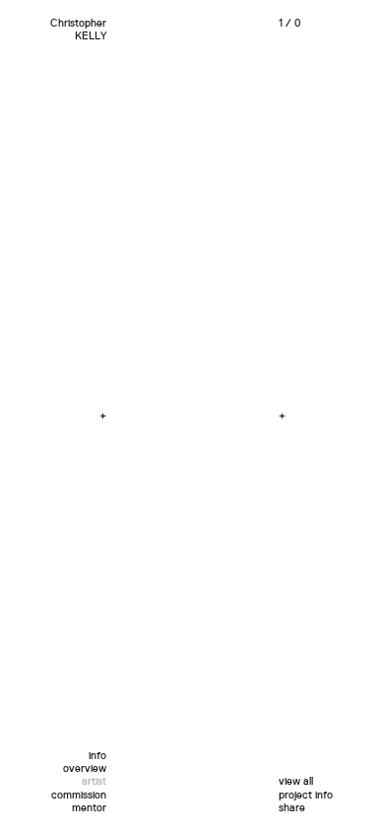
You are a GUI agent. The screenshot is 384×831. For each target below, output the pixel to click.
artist (94, 781)
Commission (78, 795)
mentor (89, 807)
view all (296, 781)
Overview (84, 768)
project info (306, 795)
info (97, 755)
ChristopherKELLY (78, 29)
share (292, 807)
